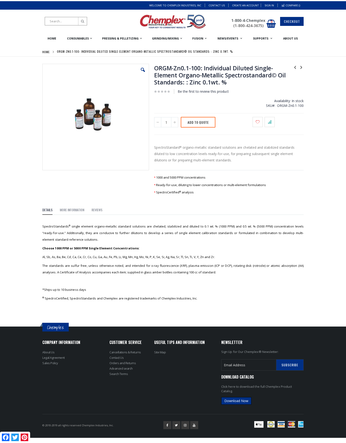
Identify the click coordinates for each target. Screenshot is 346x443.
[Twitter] (176, 425)
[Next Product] (301, 67)
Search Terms (118, 374)
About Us (48, 352)
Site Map (160, 352)
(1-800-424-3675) (248, 25)
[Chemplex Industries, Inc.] (173, 21)
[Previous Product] (295, 67)
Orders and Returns (122, 363)
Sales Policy (50, 363)
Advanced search (121, 368)
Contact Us (217, 5)
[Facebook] (167, 425)
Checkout (292, 21)
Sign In (269, 5)
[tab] (51, 210)
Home (46, 52)
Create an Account (245, 5)
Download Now (236, 401)
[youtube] (194, 425)
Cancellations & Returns (125, 352)
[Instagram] (185, 425)
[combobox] (66, 21)
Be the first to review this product (203, 91)
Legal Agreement (53, 357)
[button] (143, 73)
